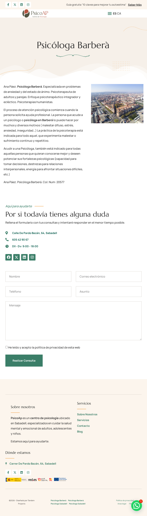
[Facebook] (8, 257)
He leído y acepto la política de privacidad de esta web (44, 348)
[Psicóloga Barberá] (117, 103)
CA (119, 13)
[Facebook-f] (8, 472)
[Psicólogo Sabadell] (35, 13)
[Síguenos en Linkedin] (21, 5)
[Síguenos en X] (15, 5)
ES (115, 13)
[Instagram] (32, 257)
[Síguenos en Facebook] (8, 5)
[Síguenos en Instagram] (28, 5)
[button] (109, 13)
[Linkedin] (24, 257)
